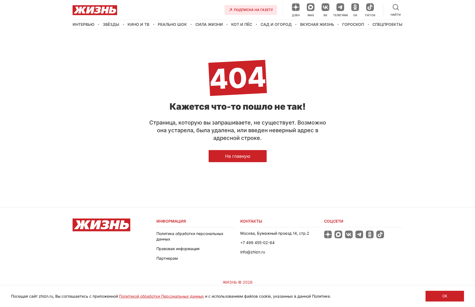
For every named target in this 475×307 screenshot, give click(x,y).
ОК (444, 296)
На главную (237, 156)
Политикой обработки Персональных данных (161, 296)
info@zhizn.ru (252, 252)
